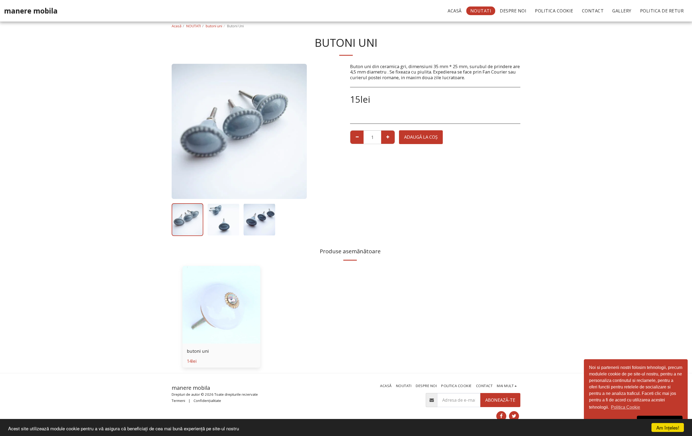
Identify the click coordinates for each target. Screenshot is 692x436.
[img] (221, 305)
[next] (298, 131)
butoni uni (214, 26)
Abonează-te (500, 400)
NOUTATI (193, 26)
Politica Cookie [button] (625, 407)
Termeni (178, 400)
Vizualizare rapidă (221, 341)
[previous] (180, 131)
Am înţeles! (667, 427)
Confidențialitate (207, 400)
